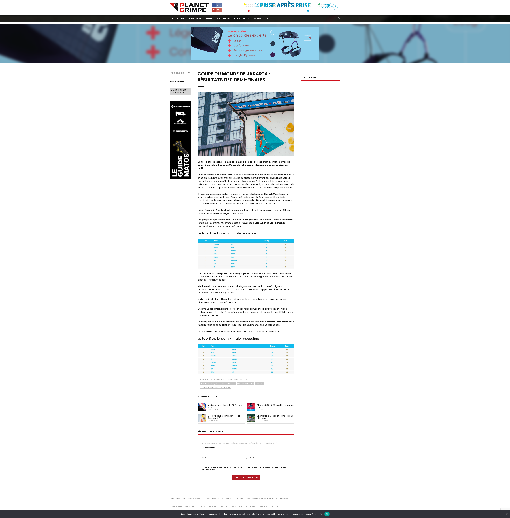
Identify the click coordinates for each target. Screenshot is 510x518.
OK (327, 514)
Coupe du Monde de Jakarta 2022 (215, 387)
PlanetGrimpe (176, 507)
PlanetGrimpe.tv (259, 18)
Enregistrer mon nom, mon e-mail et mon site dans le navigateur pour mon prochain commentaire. (244, 468)
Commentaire (209, 447)
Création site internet (269, 507)
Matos (208, 18)
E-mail (250, 458)
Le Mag (180, 18)
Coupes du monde (245, 383)
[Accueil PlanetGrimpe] (173, 18)
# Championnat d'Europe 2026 (178, 91)
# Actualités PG (207, 383)
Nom (204, 458)
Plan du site (251, 507)
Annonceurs (191, 507)
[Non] (506, 514)
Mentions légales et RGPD (232, 507)
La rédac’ (213, 507)
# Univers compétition (225, 383)
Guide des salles (241, 18)
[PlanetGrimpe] (189, 7)
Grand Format (195, 18)
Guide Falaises (223, 18)
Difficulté (259, 383)
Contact (203, 507)
